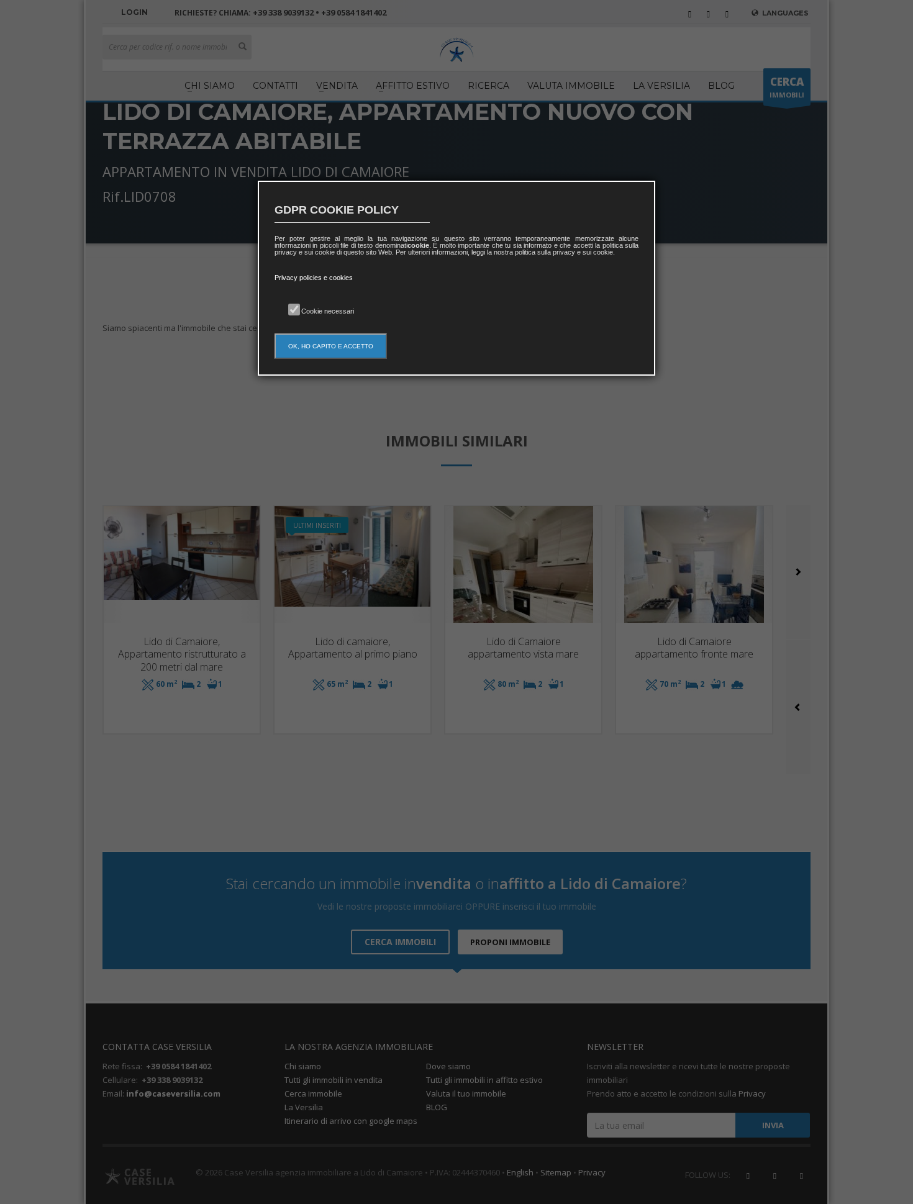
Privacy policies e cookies (314, 277)
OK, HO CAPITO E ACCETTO (330, 346)
